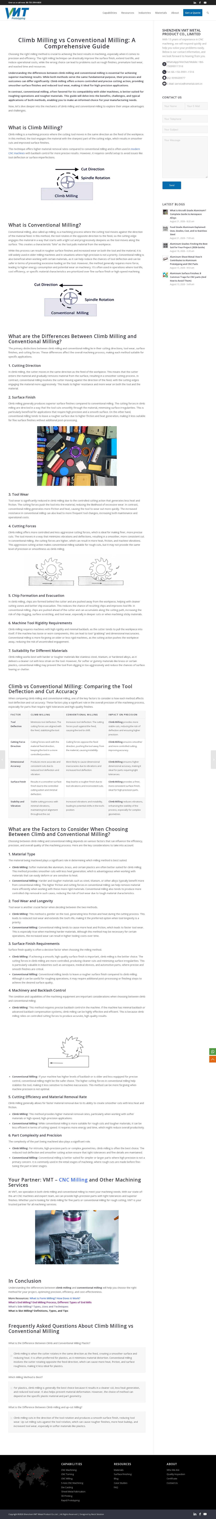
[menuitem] (109, 12)
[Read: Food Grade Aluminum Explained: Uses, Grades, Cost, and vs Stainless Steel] (165, 229)
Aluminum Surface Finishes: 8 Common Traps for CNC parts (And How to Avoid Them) (188, 277)
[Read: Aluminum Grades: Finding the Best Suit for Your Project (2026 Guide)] (165, 245)
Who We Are (173, 1469)
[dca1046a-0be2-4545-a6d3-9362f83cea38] (17, 12)
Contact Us (172, 1482)
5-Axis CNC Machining (72, 1482)
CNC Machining (68, 1469)
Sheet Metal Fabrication (73, 1491)
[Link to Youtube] (205, 2)
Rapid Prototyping (70, 1500)
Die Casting (67, 1487)
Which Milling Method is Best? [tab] (25, 1377)
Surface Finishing (122, 1474)
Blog (116, 1478)
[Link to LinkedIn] (194, 2)
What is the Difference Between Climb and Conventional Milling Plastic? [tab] (49, 1343)
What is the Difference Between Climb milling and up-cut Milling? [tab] (45, 1407)
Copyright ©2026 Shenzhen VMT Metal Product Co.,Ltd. (33, 1514)
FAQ (116, 1487)
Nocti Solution (97, 1514)
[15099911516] (212, 1051)
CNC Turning (67, 1474)
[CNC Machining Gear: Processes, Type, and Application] (2, 759)
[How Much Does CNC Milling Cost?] (213, 759)
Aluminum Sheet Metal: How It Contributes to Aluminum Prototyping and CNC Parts (186, 260)
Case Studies (121, 1482)
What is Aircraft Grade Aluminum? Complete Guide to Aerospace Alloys (188, 214)
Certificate (172, 1478)
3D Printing (66, 1495)
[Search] (208, 12)
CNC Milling (66, 1478)
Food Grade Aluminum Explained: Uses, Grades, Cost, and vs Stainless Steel (188, 231)
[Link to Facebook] (199, 2)
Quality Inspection (176, 1474)
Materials (119, 1469)
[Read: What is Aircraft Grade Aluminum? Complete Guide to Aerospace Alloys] (165, 212)
